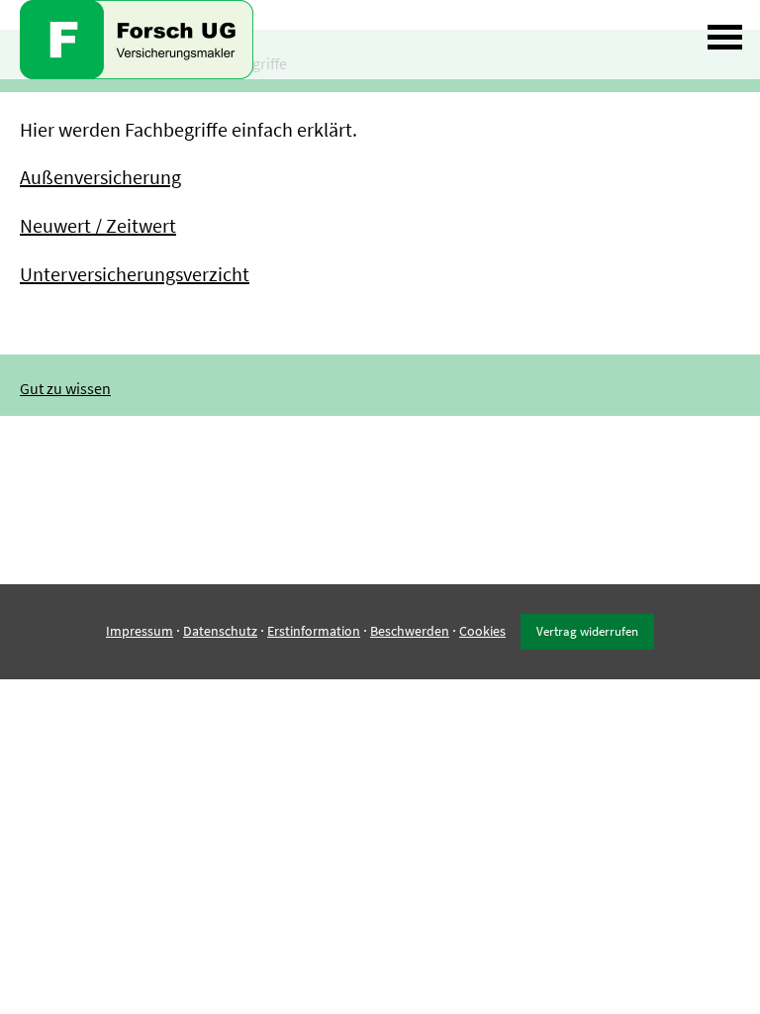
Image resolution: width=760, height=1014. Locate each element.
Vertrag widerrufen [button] (587, 631)
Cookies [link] (482, 631)
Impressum (139, 631)
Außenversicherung (100, 176)
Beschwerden (409, 631)
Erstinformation (313, 631)
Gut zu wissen (65, 388)
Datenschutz (220, 631)
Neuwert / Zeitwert (98, 225)
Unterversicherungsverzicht (134, 273)
